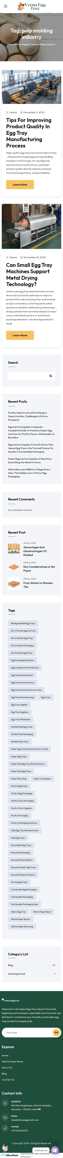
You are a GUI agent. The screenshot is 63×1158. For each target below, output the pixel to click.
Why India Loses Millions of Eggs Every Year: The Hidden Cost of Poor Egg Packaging (29, 473)
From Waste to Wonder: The (38, 585)
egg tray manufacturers (22, 682)
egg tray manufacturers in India (26, 690)
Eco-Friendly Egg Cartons (23, 631)
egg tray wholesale (20, 719)
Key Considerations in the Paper (39, 568)
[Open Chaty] (55, 1150)
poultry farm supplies (21, 808)
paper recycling (18, 778)
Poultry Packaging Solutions (24, 823)
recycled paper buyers (22, 860)
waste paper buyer (42, 912)
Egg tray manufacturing (22, 697)
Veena (13, 112)
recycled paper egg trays (23, 867)
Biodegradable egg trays (23, 623)
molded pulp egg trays (22, 727)
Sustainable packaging (22, 897)
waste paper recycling (22, 926)
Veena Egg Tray (18, 912)
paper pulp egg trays (21, 771)
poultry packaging (19, 815)
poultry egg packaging (21, 793)
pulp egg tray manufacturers (25, 830)
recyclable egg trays (21, 845)
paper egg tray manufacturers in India (29, 749)
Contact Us (8, 1079)
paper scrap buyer (42, 778)
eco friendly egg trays (22, 653)
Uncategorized (16, 973)
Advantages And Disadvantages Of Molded (35, 551)
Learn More (20, 184)
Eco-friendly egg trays (22, 638)
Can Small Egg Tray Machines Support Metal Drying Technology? (29, 274)
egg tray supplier (19, 705)
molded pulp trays (20, 741)
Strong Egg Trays (19, 882)
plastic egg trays (19, 786)
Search (13, 362)
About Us (7, 1067)
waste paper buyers (20, 919)
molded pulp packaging (22, 734)
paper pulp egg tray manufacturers (28, 764)
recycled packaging (20, 852)
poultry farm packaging (22, 801)
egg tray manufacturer (22, 675)
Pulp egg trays (18, 838)
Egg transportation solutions (25, 667)
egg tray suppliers (20, 712)
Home (10, 44)
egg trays (46, 697)
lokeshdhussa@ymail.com (25, 1119)
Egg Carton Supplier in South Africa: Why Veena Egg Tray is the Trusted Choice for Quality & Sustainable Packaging (30, 448)
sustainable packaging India (24, 904)
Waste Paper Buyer (12, 1061)
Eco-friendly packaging (22, 645)
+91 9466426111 (19, 1130)
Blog (10, 965)
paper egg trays (19, 756)
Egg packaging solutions (22, 660)
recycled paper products (23, 875)
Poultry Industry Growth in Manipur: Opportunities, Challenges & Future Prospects (28, 416)
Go (56, 1032)
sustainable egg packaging (24, 889)
